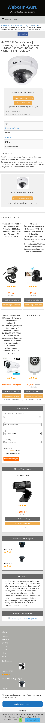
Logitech (5, 636)
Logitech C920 (22, 475)
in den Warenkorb (23, 103)
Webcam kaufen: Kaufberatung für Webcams (16, 25)
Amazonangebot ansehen (23, 98)
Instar (4, 656)
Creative (5, 643)
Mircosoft (5, 639)
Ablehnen (22, 711)
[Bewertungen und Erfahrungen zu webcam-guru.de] (23, 618)
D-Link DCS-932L (33, 315)
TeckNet (5, 646)
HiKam (4, 653)
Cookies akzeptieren (22, 704)
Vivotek (35, 25)
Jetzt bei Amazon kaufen (22, 523)
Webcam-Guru (23, 7)
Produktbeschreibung (11, 300)
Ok (20, 720)
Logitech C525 (8, 549)
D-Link (4, 649)
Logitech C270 (8, 563)
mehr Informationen (32, 720)
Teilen (24, 34)
